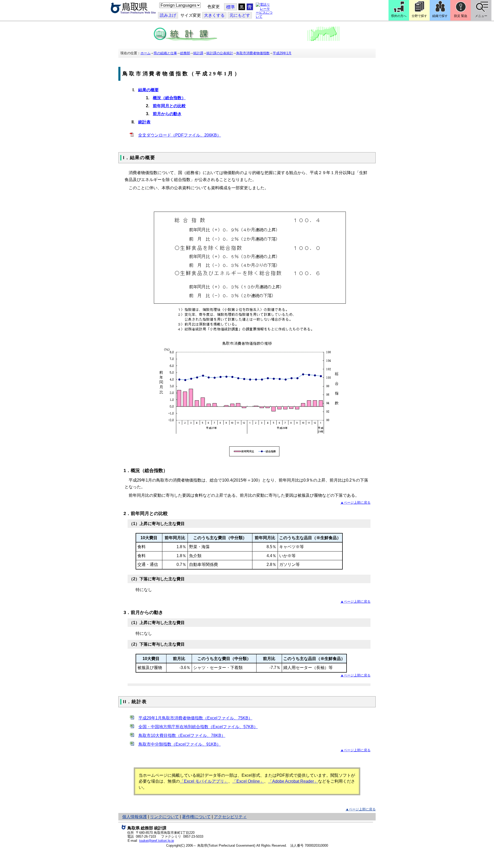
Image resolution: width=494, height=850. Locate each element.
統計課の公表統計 (219, 53)
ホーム (145, 53)
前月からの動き (167, 114)
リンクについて (164, 817)
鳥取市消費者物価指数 (253, 53)
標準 (230, 7)
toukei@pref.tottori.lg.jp (156, 841)
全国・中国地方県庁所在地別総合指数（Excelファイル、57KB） (198, 727)
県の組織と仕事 (165, 53)
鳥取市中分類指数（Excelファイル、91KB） (179, 744)
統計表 (144, 122)
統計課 (198, 53)
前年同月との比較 (169, 106)
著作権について (196, 817)
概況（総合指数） (169, 98)
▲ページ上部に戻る (355, 502)
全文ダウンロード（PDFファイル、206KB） (179, 135)
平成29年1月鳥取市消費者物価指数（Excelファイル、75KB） (195, 718)
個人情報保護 (134, 817)
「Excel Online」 (248, 781)
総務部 (185, 53)
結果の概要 (148, 90)
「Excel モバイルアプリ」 (204, 781)
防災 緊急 (460, 16)
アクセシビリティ (230, 817)
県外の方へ (399, 16)
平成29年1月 (282, 53)
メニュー (481, 16)
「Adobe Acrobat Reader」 (293, 781)
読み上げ (168, 15)
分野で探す (419, 16)
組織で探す (440, 16)
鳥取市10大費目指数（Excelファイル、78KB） (181, 735)
